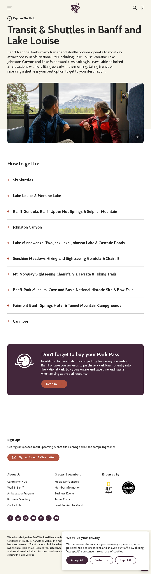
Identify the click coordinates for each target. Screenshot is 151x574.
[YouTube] (33, 518)
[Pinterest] (41, 518)
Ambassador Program (20, 493)
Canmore (20, 321)
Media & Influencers (67, 481)
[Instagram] (18, 518)
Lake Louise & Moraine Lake (37, 196)
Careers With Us (17, 481)
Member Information (67, 487)
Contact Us (14, 505)
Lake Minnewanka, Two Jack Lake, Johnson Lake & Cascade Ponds (69, 243)
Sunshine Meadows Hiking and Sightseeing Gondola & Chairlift (66, 258)
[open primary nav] (9, 7)
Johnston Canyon (27, 227)
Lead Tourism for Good (69, 505)
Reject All (126, 560)
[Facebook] (10, 518)
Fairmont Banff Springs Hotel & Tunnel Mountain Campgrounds (67, 305)
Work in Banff (15, 487)
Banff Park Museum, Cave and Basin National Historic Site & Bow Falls (73, 290)
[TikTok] (49, 518)
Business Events (65, 493)
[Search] (134, 7)
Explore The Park (24, 18)
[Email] (56, 518)
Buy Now (51, 383)
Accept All (77, 560)
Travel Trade (62, 499)
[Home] (75, 7)
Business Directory (18, 499)
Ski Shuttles (23, 180)
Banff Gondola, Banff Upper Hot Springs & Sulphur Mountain (65, 211)
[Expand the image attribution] (137, 137)
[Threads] (26, 518)
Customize (101, 560)
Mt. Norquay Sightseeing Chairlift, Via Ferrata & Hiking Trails (65, 274)
